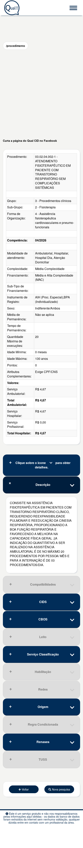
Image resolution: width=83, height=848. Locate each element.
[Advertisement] (41, 94)
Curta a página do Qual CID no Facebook (30, 141)
